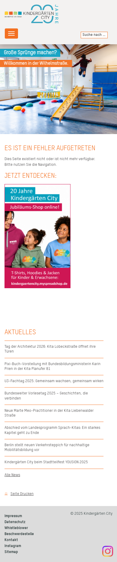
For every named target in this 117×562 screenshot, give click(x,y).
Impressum (13, 516)
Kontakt (11, 540)
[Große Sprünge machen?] (58, 89)
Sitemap (11, 552)
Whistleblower (16, 528)
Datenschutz (15, 522)
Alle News (12, 475)
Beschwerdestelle (19, 534)
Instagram (12, 546)
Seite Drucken (22, 494)
